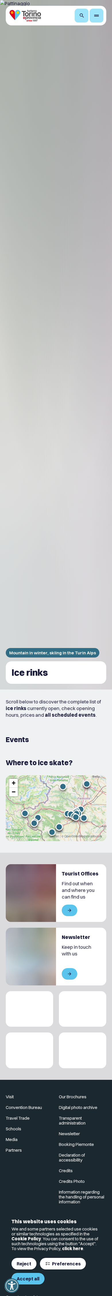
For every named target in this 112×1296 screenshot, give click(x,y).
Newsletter (69, 1133)
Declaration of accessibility (72, 1157)
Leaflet (54, 836)
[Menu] (96, 16)
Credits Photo (72, 1181)
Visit (10, 1096)
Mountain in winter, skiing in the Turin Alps (52, 652)
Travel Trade (18, 1118)
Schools (13, 1128)
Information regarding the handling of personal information (81, 1197)
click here (72, 1248)
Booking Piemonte (76, 1144)
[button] (25, 813)
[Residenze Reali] (29, 1050)
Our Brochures (72, 1096)
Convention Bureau (24, 1107)
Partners (14, 1150)
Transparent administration (72, 1120)
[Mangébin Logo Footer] (82, 1009)
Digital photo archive (78, 1107)
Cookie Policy (26, 1238)
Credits (66, 1170)
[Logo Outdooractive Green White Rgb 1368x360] (82, 1050)
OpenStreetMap (75, 836)
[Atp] (29, 1009)
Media (12, 1139)
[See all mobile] (69, 910)
